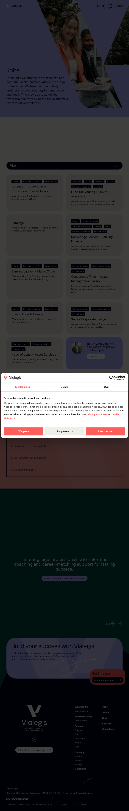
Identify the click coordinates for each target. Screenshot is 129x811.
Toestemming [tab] (22, 387)
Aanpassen (63, 431)
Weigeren (23, 431)
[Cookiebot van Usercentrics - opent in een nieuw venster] (111, 377)
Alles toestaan (105, 431)
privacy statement (97, 414)
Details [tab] (64, 387)
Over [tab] (106, 387)
